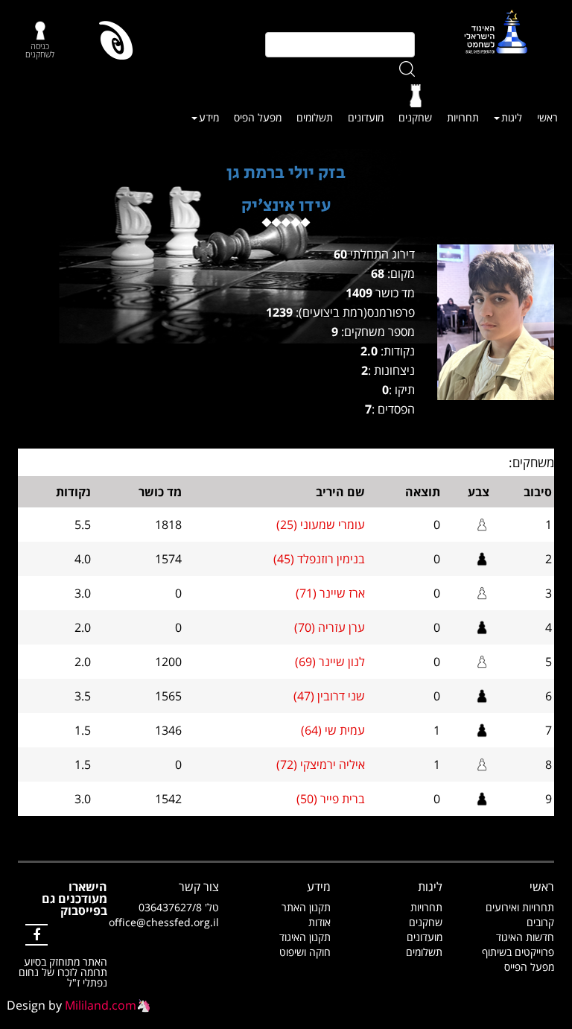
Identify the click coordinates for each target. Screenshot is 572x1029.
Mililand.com (100, 1005)
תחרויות (463, 117)
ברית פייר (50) (330, 799)
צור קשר (199, 886)
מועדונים (366, 117)
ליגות (511, 117)
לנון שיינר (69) (330, 661)
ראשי (547, 117)
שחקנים (415, 117)
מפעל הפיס (258, 117)
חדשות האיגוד (525, 937)
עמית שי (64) (333, 730)
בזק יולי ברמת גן (286, 172)
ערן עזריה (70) (329, 627)
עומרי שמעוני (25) (320, 524)
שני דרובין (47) (329, 696)
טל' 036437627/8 (179, 907)
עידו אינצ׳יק (286, 205)
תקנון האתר (306, 907)
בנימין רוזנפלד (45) (319, 559)
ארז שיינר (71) (330, 593)
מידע (209, 117)
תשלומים (314, 117)
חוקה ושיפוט (305, 952)
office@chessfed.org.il (164, 922)
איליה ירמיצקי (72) (320, 764)
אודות (319, 922)
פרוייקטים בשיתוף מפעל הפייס (518, 959)
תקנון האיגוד (305, 937)
